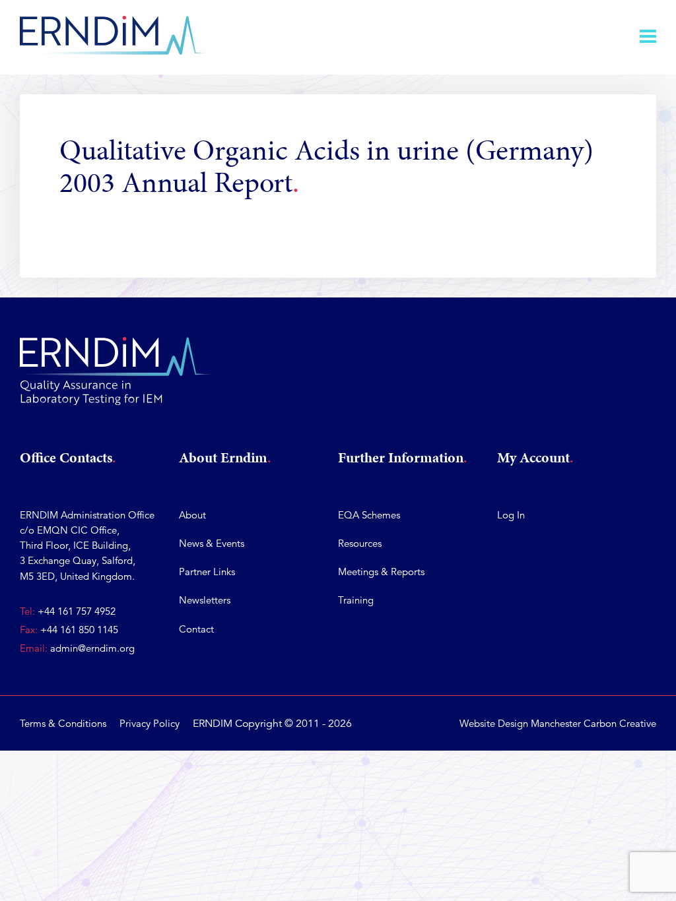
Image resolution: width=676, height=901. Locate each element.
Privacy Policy (149, 723)
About (192, 515)
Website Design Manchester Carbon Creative (557, 723)
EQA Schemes (369, 515)
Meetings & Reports (381, 571)
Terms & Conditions (63, 723)
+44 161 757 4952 (77, 611)
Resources (360, 543)
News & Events (211, 543)
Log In (511, 515)
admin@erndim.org (92, 648)
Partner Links (207, 571)
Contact (196, 629)
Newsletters (204, 600)
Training (356, 600)
